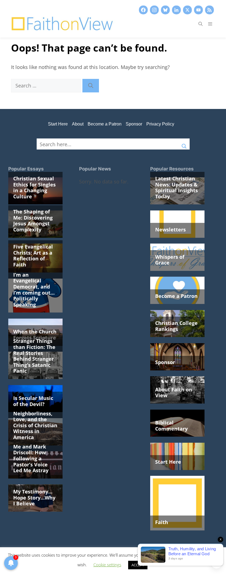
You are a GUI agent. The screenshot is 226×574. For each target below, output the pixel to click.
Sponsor (134, 124)
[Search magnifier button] (184, 143)
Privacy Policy (160, 124)
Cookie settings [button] (107, 564)
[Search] (90, 85)
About (78, 124)
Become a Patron (105, 124)
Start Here (58, 124)
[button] (200, 23)
